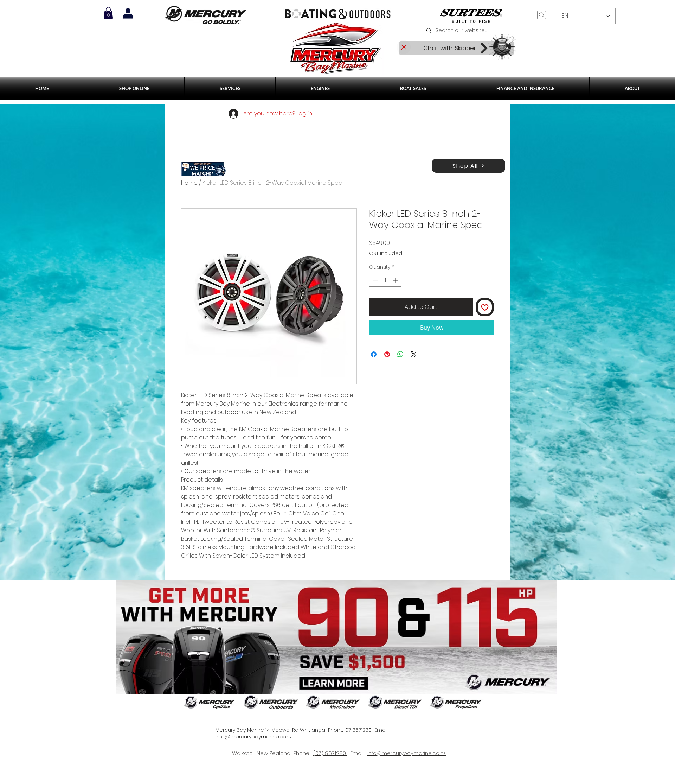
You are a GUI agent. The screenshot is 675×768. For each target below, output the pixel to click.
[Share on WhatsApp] (400, 354)
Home (189, 183)
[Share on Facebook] (373, 354)
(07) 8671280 (330, 753)
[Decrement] (374, 280)
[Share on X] (414, 354)
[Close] (404, 47)
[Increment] (396, 280)
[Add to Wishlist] (485, 307)
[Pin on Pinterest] (387, 354)
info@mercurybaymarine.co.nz (406, 753)
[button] (230, 88)
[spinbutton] (385, 280)
